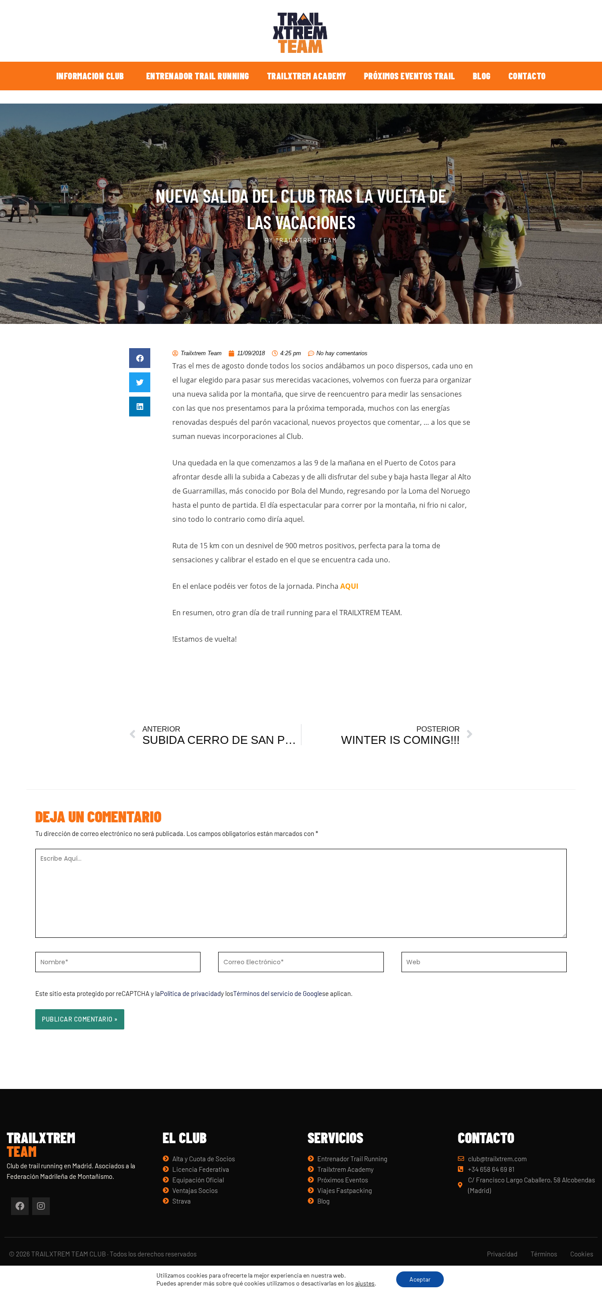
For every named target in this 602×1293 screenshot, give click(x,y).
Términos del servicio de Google (277, 993)
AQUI (349, 586)
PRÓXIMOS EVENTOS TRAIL (409, 76)
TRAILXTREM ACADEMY (306, 76)
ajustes (365, 1283)
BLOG (482, 76)
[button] (139, 358)
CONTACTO (527, 76)
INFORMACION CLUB (90, 76)
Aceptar (420, 1279)
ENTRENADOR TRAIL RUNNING (197, 76)
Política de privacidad (190, 993)
